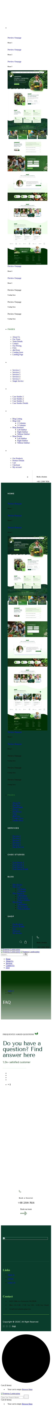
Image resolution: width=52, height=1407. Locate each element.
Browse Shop (27, 1389)
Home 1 (11, 991)
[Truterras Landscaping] (10, 950)
